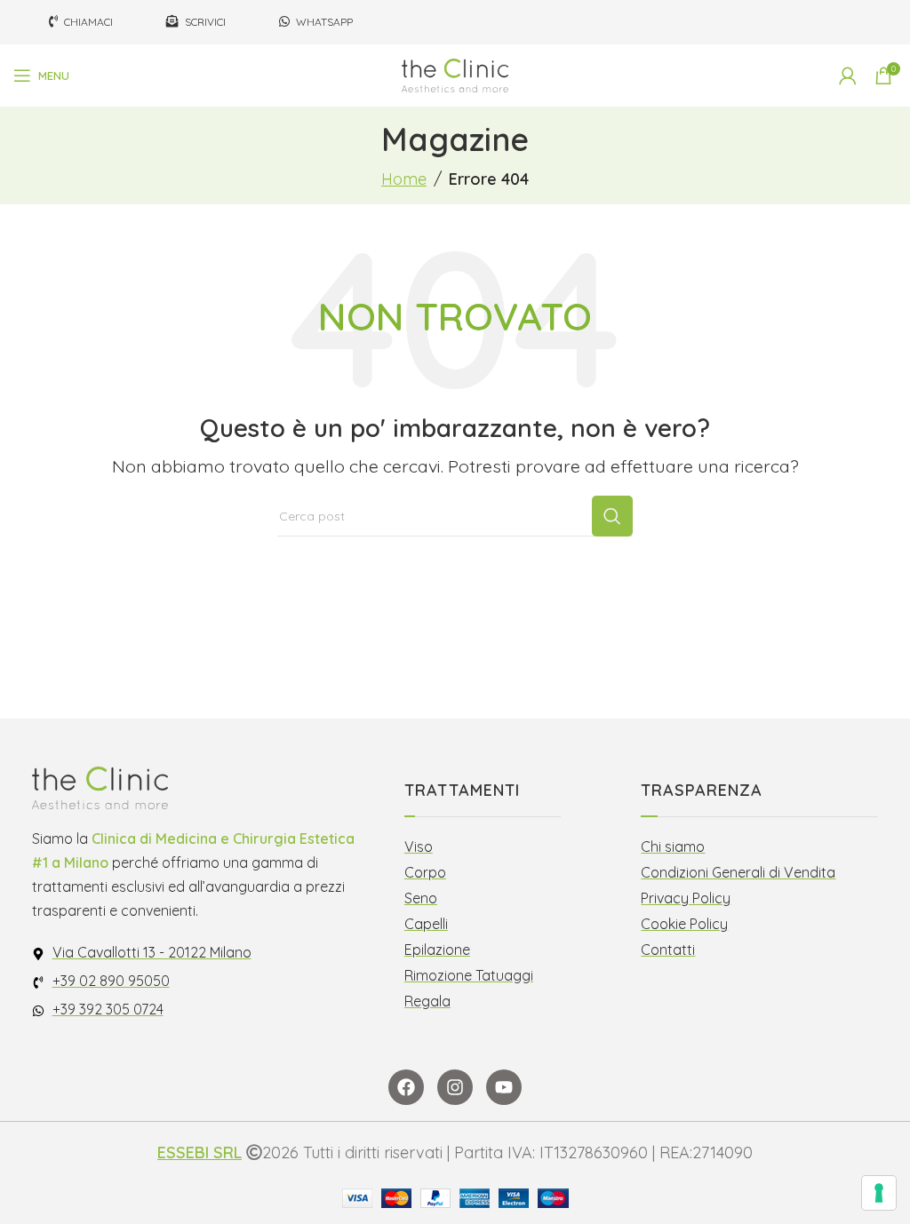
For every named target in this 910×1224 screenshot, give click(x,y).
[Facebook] (406, 1087)
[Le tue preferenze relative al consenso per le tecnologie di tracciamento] (879, 1193)
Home (404, 179)
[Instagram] (455, 1087)
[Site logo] (455, 74)
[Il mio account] (848, 75)
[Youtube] (504, 1087)
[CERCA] (612, 516)
